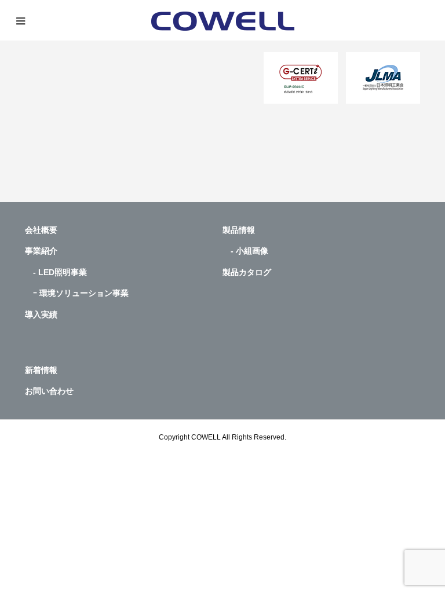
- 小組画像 (245, 250)
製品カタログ (246, 272)
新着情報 (41, 370)
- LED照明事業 (56, 272)
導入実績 (41, 314)
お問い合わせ (49, 391)
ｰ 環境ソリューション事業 (77, 293)
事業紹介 (41, 250)
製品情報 (238, 230)
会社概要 (41, 230)
